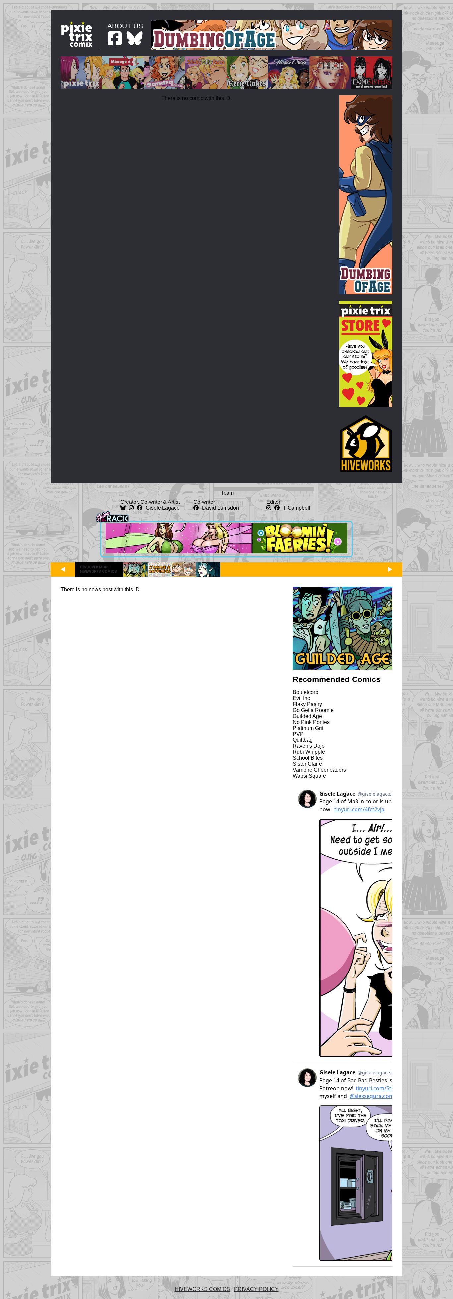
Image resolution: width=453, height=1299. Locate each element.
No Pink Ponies (311, 722)
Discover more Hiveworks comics (98, 569)
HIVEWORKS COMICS (202, 1289)
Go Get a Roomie (313, 710)
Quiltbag (303, 740)
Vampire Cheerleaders (319, 770)
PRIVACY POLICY (256, 1289)
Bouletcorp (305, 692)
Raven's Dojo (309, 746)
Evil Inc (301, 698)
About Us (125, 26)
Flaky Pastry (307, 704)
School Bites (308, 758)
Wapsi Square (309, 776)
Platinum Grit (308, 728)
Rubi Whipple (309, 752)
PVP (298, 734)
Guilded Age (307, 716)
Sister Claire (307, 764)
